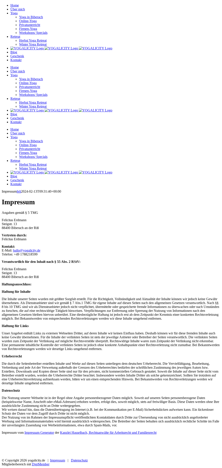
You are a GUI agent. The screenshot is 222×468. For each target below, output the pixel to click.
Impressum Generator (39, 432)
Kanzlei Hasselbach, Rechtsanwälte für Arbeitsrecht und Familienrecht (108, 432)
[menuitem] (14, 5)
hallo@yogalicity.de (26, 250)
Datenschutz (79, 460)
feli (19, 191)
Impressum (57, 460)
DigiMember (40, 464)
